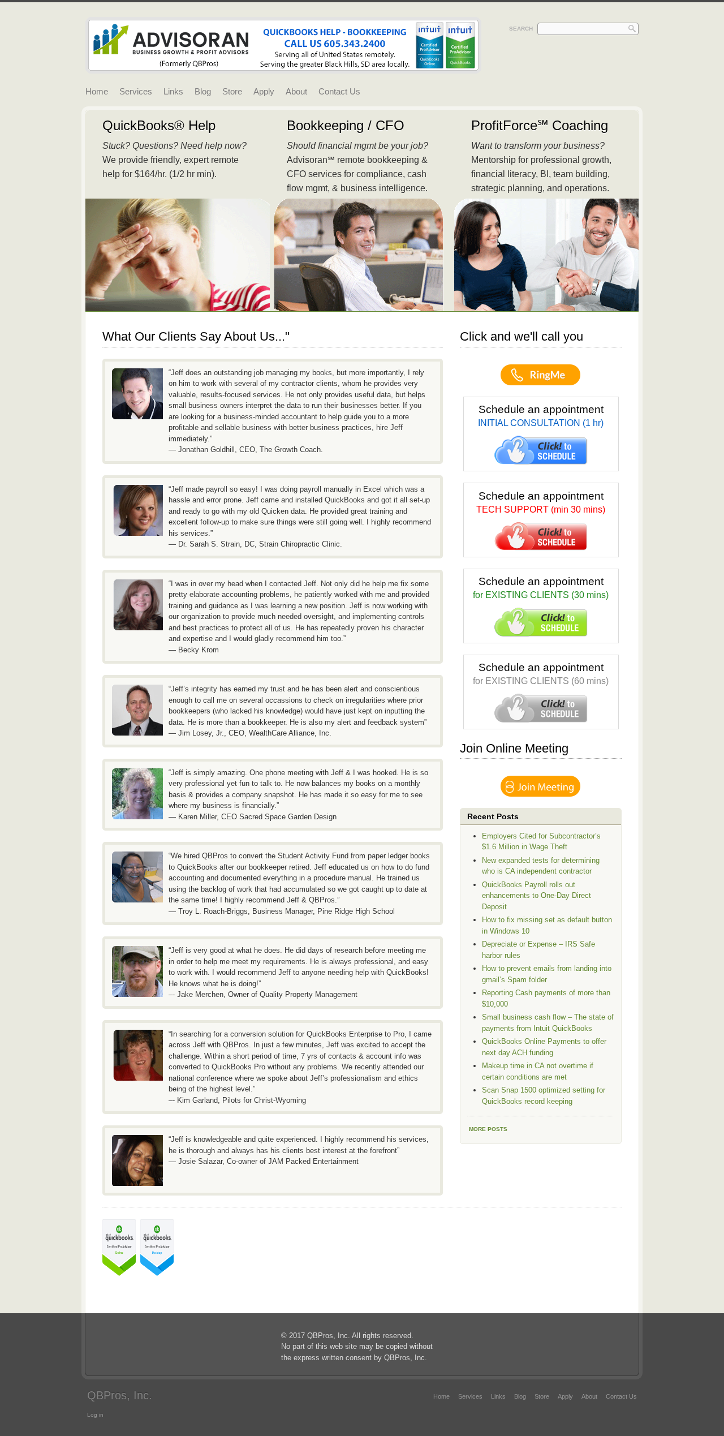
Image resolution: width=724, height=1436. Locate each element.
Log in (95, 1415)
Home (96, 91)
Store (232, 91)
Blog (203, 91)
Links (173, 91)
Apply (263, 91)
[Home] (283, 67)
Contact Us (339, 91)
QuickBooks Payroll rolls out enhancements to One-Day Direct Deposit (536, 895)
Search (521, 28)
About (296, 91)
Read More (177, 210)
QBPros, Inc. (119, 1395)
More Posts (488, 1129)
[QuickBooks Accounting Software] (121, 1273)
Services (135, 91)
